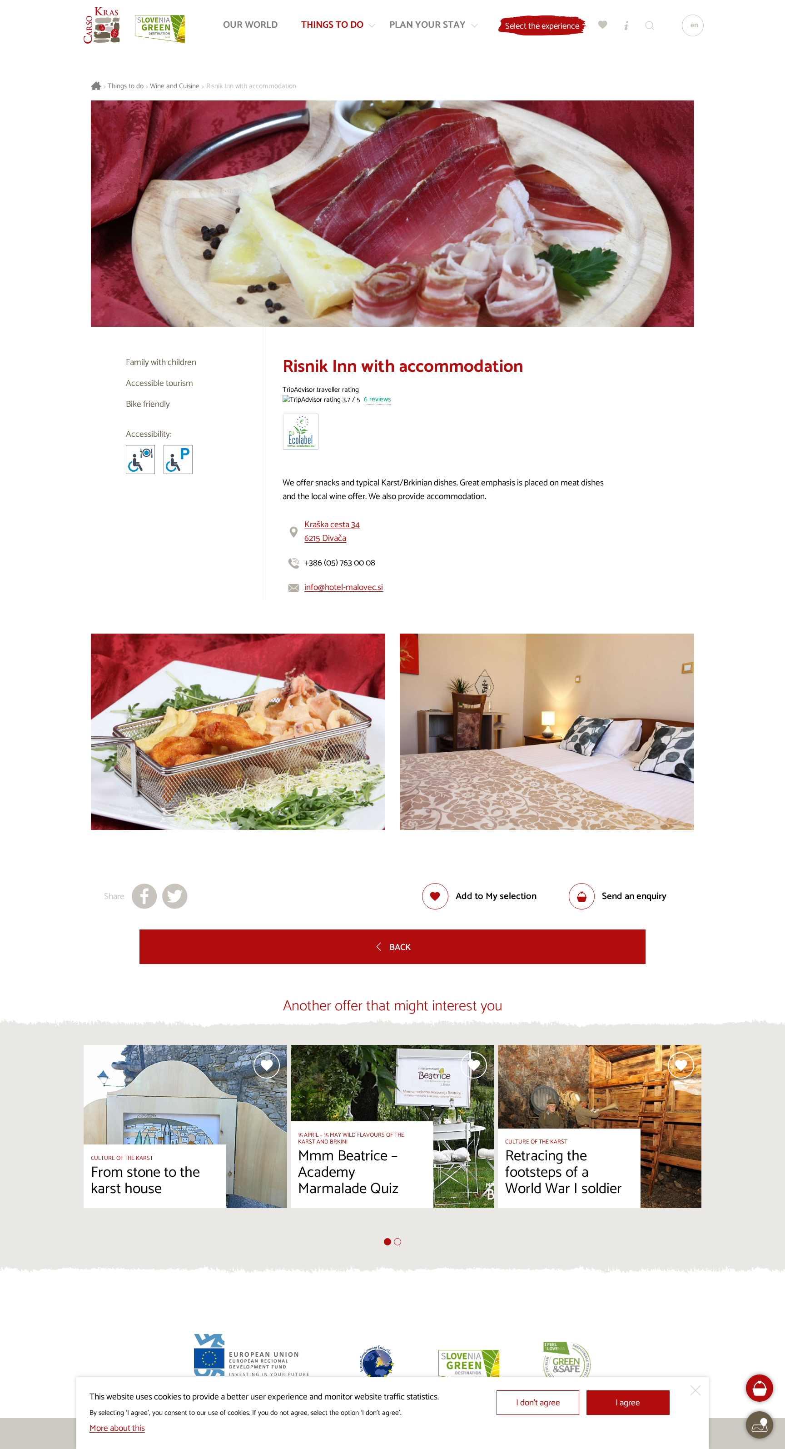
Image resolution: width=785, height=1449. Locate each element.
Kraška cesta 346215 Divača (332, 532)
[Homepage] (102, 25)
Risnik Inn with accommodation (251, 86)
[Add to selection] (266, 1065)
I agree (628, 1403)
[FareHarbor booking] (760, 1388)
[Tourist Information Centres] (626, 25)
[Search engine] (650, 25)
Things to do (126, 86)
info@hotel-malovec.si (343, 587)
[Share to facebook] (144, 896)
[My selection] (602, 25)
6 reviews (377, 400)
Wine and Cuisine (174, 86)
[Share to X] (175, 896)
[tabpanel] (185, 1141)
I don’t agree (538, 1403)
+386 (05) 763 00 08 (339, 563)
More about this (117, 1428)
